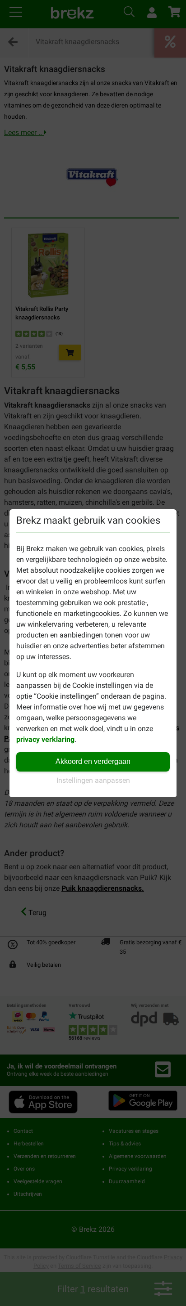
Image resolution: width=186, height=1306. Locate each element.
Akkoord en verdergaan (93, 761)
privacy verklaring (45, 739)
